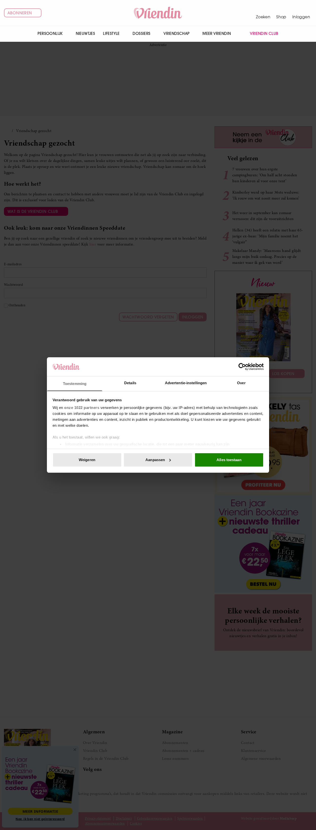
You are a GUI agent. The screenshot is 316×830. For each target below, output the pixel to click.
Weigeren (87, 460)
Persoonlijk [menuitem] (50, 33)
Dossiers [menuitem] (141, 33)
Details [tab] (130, 383)
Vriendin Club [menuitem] (264, 33)
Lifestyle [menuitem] (111, 33)
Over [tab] (241, 383)
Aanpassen (155, 460)
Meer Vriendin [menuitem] (216, 33)
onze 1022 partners (81, 407)
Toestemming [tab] (74, 383)
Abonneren (19, 12)
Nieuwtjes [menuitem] (85, 33)
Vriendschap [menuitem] (176, 33)
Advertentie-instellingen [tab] (186, 383)
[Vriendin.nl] (158, 13)
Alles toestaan (229, 460)
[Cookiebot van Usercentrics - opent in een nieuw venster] (242, 366)
